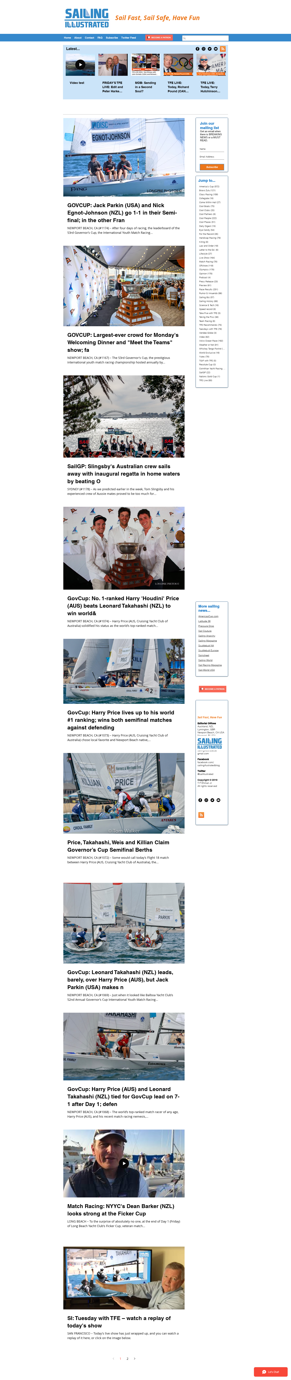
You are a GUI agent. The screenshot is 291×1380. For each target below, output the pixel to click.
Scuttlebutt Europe (208, 650)
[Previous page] (113, 1359)
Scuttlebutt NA (206, 645)
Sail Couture (205, 630)
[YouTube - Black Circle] (216, 49)
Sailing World (205, 660)
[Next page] (135, 1359)
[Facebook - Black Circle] (197, 49)
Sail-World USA (206, 669)
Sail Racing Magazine (210, 665)
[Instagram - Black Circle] (203, 49)
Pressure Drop (206, 626)
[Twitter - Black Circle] (210, 49)
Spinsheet (203, 655)
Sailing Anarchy (206, 635)
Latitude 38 (204, 621)
